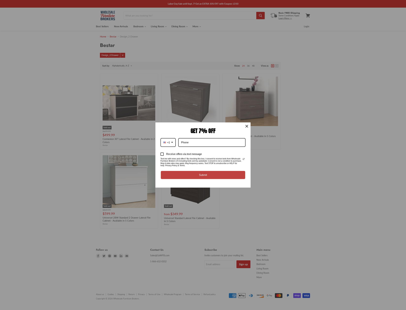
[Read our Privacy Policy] (244, 159)
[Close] (247, 126)
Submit (203, 175)
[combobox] (168, 142)
